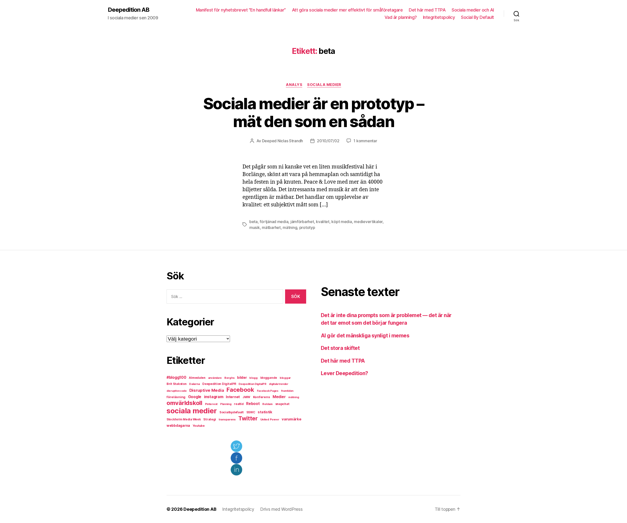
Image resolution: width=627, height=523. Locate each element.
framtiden (287, 390)
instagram (213, 396)
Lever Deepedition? (344, 373)
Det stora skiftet (340, 348)
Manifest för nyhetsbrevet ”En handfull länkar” (241, 9)
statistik (265, 412)
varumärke (291, 419)
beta (253, 221)
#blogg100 (176, 377)
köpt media (341, 221)
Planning (225, 404)
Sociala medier (324, 85)
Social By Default (477, 17)
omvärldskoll (184, 402)
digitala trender (278, 384)
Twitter (248, 418)
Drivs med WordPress (281, 509)
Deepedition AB (128, 10)
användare (215, 378)
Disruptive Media (206, 390)
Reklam (267, 404)
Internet (233, 397)
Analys (294, 85)
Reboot (253, 403)
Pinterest (211, 404)
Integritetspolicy (439, 17)
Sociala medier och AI (473, 9)
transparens (227, 419)
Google (194, 396)
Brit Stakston (177, 384)
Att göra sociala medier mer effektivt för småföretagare (347, 9)
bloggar (285, 378)
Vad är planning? (401, 17)
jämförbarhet (302, 221)
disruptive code (177, 390)
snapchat (282, 404)
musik (254, 227)
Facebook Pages (267, 390)
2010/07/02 (328, 140)
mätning (290, 227)
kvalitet (322, 221)
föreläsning (176, 397)
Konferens (261, 397)
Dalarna (194, 384)
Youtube (199, 426)
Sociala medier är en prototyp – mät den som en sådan (313, 112)
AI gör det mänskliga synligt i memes (365, 336)
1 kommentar (365, 140)
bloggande (268, 378)
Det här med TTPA (427, 9)
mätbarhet (271, 227)
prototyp (307, 227)
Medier (279, 396)
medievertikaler (368, 221)
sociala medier (192, 410)
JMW (246, 397)
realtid (238, 404)
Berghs (229, 378)
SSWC (250, 412)
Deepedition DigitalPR (219, 384)
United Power (269, 419)
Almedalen (197, 378)
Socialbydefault (231, 412)
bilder (242, 377)
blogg (253, 378)
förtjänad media (274, 221)
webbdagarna (178, 426)
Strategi (209, 419)
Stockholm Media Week (184, 419)
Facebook (240, 389)
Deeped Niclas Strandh (282, 140)
